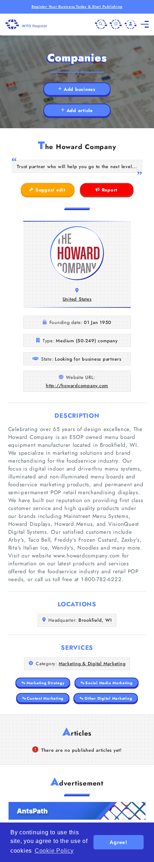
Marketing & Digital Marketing (92, 663)
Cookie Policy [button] (54, 851)
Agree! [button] (118, 842)
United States (77, 299)
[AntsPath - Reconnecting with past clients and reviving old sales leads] (77, 811)
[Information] (116, 24)
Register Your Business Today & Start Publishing (77, 6)
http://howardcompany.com (77, 385)
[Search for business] (101, 24)
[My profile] (131, 24)
